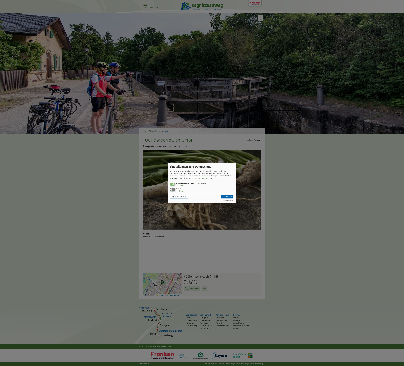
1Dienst (179, 186)
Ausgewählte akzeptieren (179, 197)
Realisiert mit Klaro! (228, 200)
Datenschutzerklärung (196, 178)
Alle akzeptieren (227, 197)
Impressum (209, 178)
